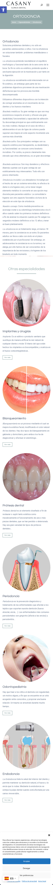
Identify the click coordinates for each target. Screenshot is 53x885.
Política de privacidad (29, 881)
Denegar (26, 868)
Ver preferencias (26, 875)
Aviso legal (42, 881)
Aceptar (26, 861)
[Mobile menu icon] (47, 5)
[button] (3, 9)
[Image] (26, 303)
